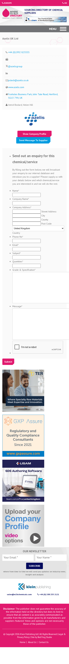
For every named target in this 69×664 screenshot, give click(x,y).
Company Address (21, 207)
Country (16, 232)
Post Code (46, 223)
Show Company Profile (34, 133)
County (44, 219)
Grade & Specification (24, 269)
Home (22, 642)
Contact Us (43, 642)
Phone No (17, 236)
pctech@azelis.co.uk (18, 80)
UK (65, 3)
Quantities (17, 261)
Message (17, 306)
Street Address (48, 211)
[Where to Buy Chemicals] (12, 13)
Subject (16, 253)
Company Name (20, 198)
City (43, 215)
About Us (32, 642)
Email (15, 244)
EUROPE (8, 3)
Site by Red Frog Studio (41, 637)
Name (15, 190)
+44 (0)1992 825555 (18, 52)
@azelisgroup (15, 66)
